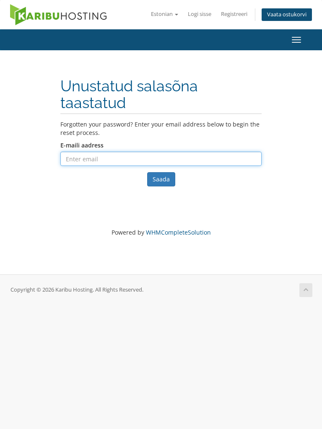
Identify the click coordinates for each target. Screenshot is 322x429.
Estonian (162, 14)
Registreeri (234, 14)
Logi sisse (199, 14)
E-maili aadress (82, 145)
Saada (161, 179)
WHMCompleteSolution (178, 232)
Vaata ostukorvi (286, 14)
